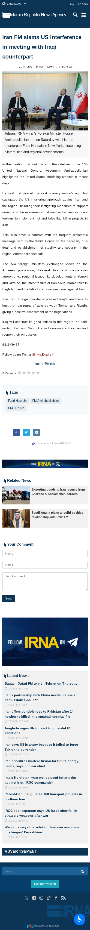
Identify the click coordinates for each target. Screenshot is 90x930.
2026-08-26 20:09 (18, 771)
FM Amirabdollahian (45, 400)
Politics (50, 363)
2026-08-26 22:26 (18, 754)
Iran (37, 363)
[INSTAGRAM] (41, 898)
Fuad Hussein (17, 400)
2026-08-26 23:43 (18, 688)
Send (8, 598)
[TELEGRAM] (34, 898)
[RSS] (63, 898)
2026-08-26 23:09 (18, 721)
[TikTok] (49, 898)
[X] (27, 898)
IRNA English (38, 15)
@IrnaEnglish (43, 354)
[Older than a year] (16, 495)
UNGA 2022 (16, 408)
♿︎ (79, 919)
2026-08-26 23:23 (18, 705)
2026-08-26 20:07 (18, 787)
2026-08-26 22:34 (18, 738)
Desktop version (45, 884)
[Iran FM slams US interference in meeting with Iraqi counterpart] (45, 100)
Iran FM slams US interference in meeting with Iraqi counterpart (41, 47)
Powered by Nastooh (47, 925)
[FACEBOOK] (56, 898)
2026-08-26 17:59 (18, 837)
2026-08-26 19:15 (18, 804)
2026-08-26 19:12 (18, 820)
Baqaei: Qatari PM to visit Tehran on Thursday (41, 683)
